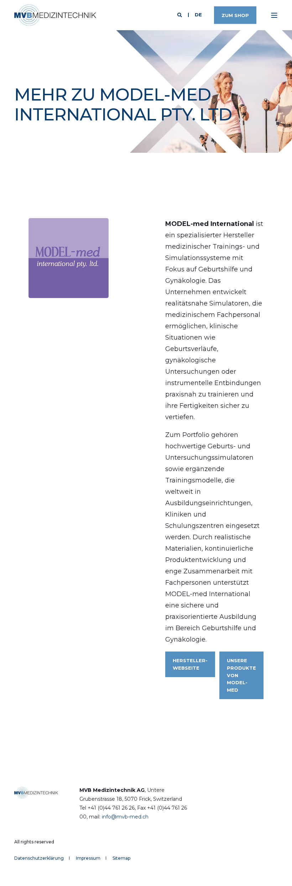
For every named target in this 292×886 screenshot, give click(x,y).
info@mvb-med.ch (125, 817)
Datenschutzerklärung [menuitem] (39, 858)
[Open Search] (180, 14)
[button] (277, 871)
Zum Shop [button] (235, 15)
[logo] (36, 792)
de (198, 14)
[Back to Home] (55, 15)
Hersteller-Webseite (190, 664)
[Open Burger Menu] (274, 15)
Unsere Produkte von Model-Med (241, 675)
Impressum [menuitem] (88, 858)
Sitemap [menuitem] (121, 858)
